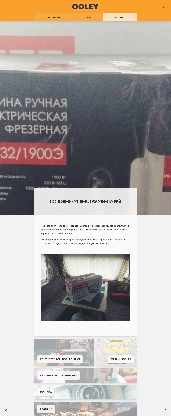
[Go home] (85, 6)
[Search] (165, 6)
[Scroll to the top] (165, 410)
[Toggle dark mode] (5, 410)
